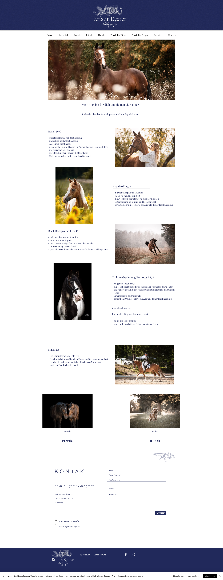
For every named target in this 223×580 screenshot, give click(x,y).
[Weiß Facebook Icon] (126, 554)
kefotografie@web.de (64, 494)
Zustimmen (210, 576)
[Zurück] (52, 69)
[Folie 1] (111, 96)
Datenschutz (100, 554)
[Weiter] (171, 69)
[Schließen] (219, 576)
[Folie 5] (105, 96)
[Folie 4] (108, 96)
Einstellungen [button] (178, 576)
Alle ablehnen (194, 576)
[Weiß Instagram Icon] (133, 554)
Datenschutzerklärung (134, 576)
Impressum (84, 554)
